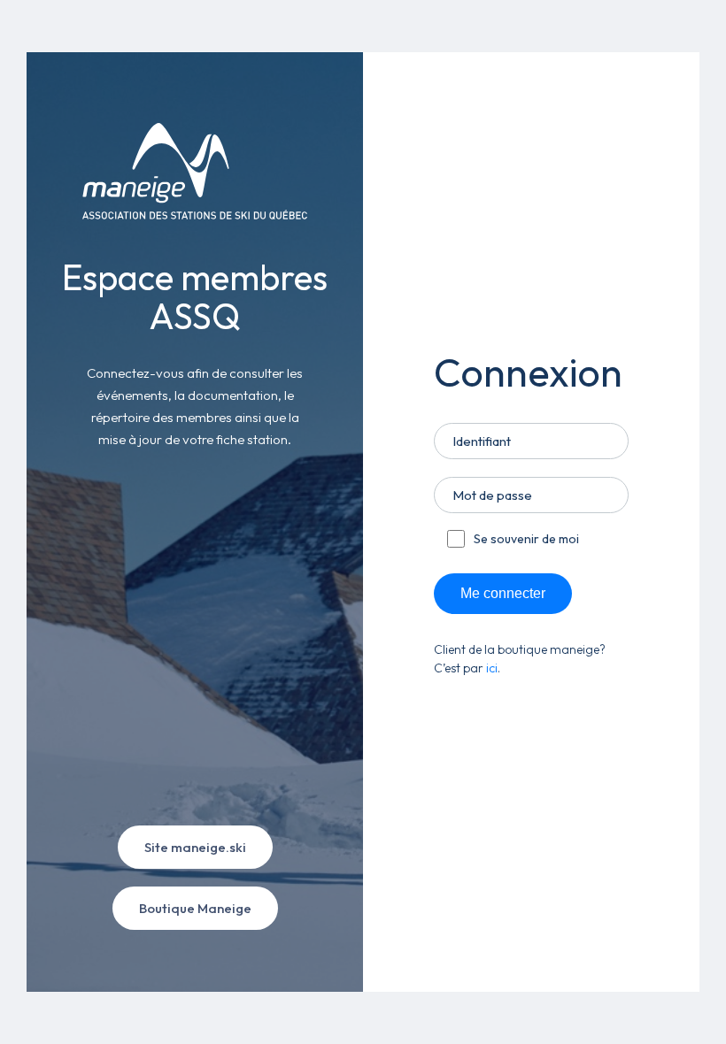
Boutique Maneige (195, 908)
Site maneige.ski (195, 847)
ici (492, 668)
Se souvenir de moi (526, 539)
